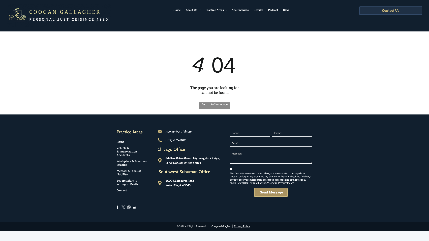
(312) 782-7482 (176, 140)
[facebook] (117, 208)
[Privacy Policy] (286, 182)
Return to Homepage (215, 104)
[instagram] (128, 208)
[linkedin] (134, 208)
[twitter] (123, 208)
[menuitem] (177, 9)
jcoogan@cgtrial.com (179, 131)
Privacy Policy (242, 226)
